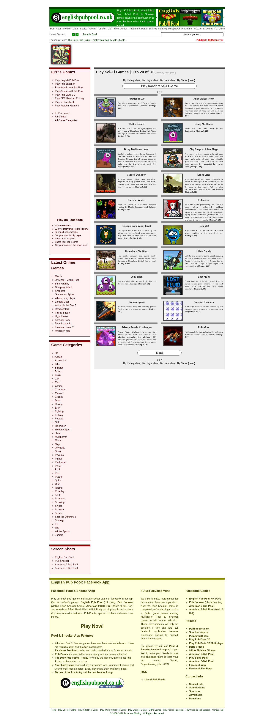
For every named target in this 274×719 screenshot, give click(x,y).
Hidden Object (62, 429)
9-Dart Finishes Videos (202, 650)
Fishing (59, 415)
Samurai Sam (62, 320)
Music (58, 440)
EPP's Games (63, 72)
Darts (75, 28)
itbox (116, 28)
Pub (52, 28)
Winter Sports (62, 531)
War (57, 527)
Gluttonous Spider (64, 294)
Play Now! (92, 626)
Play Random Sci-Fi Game (159, 86)
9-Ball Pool (131, 14)
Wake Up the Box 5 (65, 305)
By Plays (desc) (150, 80)
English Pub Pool (64, 557)
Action (123, 28)
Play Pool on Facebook (173, 710)
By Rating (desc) (132, 80)
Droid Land (203, 174)
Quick (222, 28)
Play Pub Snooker (65, 83)
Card (57, 382)
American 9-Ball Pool (66, 564)
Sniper (58, 505)
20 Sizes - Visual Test (67, 280)
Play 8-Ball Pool (198, 657)
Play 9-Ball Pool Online (88, 710)
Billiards (59, 367)
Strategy (59, 520)
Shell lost (60, 291)
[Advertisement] (157, 53)
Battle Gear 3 (136, 124)
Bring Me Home (204, 124)
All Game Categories (66, 120)
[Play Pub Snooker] (190, 25)
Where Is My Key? (65, 298)
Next (159, 352)
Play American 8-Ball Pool (69, 91)
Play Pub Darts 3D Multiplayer (206, 643)
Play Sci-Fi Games (112, 72)
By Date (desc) (168, 80)
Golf (110, 28)
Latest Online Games (63, 265)
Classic (59, 393)
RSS (144, 672)
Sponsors (194, 691)
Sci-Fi (58, 495)
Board (58, 371)
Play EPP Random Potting (69, 98)
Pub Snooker (62, 560)
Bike (57, 364)
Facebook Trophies (66, 650)
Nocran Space (137, 302)
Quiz (57, 484)
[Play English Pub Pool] (168, 25)
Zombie (59, 535)
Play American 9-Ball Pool (69, 87)
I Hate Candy (203, 251)
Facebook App (197, 665)
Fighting (162, 28)
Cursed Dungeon (136, 174)
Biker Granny (62, 283)
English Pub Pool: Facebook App (80, 582)
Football (93, 28)
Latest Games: (57, 34)
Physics (59, 455)
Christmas (60, 389)
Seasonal (60, 498)
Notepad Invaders (204, 302)
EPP (57, 407)
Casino (58, 386)
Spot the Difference (65, 516)
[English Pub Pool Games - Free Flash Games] (92, 687)
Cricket (102, 28)
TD (215, 28)
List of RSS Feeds (154, 679)
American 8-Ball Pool (66, 568)
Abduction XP (137, 98)
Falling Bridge (62, 312)
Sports (83, 28)
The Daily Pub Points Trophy (71, 657)
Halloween (60, 425)
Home (53, 710)
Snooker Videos (198, 632)
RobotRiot (204, 327)
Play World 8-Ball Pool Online (113, 710)
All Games (60, 116)
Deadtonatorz (62, 309)
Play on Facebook (65, 102)
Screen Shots (63, 549)
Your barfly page (64, 665)
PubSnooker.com (199, 628)
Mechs (58, 276)
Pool (58, 28)
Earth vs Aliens (136, 200)
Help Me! (204, 226)
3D (56, 353)
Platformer (187, 28)
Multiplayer (174, 28)
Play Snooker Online (137, 710)
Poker (144, 28)
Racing (58, 487)
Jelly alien (137, 276)
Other (58, 451)
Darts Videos (196, 646)
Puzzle (197, 28)
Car (57, 378)
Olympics (60, 447)
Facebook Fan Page (200, 668)
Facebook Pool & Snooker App (73, 590)
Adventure (134, 28)
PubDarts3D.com (199, 636)
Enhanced (204, 200)
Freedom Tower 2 (64, 327)
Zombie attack (62, 323)
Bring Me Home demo (136, 149)
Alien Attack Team (203, 98)
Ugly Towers (61, 316)
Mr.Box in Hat (62, 330)
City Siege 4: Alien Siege (204, 149)
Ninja (57, 444)
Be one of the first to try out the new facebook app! (84, 672)
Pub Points (61, 654)
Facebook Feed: (58, 40)
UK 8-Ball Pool (130, 10)
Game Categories (66, 345)
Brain (58, 375)
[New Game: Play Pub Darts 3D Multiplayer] (61, 63)
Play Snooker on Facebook (198, 710)
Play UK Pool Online (67, 710)
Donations (195, 698)
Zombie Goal (90, 34)
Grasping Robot (63, 287)
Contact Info (194, 676)
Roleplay (59, 491)
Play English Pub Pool (67, 80)
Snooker (149, 14)
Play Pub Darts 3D (65, 94)
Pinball (58, 458)
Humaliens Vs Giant (136, 251)
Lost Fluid (204, 276)
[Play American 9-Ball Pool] (212, 25)
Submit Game (197, 687)
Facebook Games (197, 590)
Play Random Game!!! (67, 105)
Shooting (207, 28)
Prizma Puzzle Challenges (137, 327)
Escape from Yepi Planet (136, 226)
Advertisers (195, 694)
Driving (153, 28)
